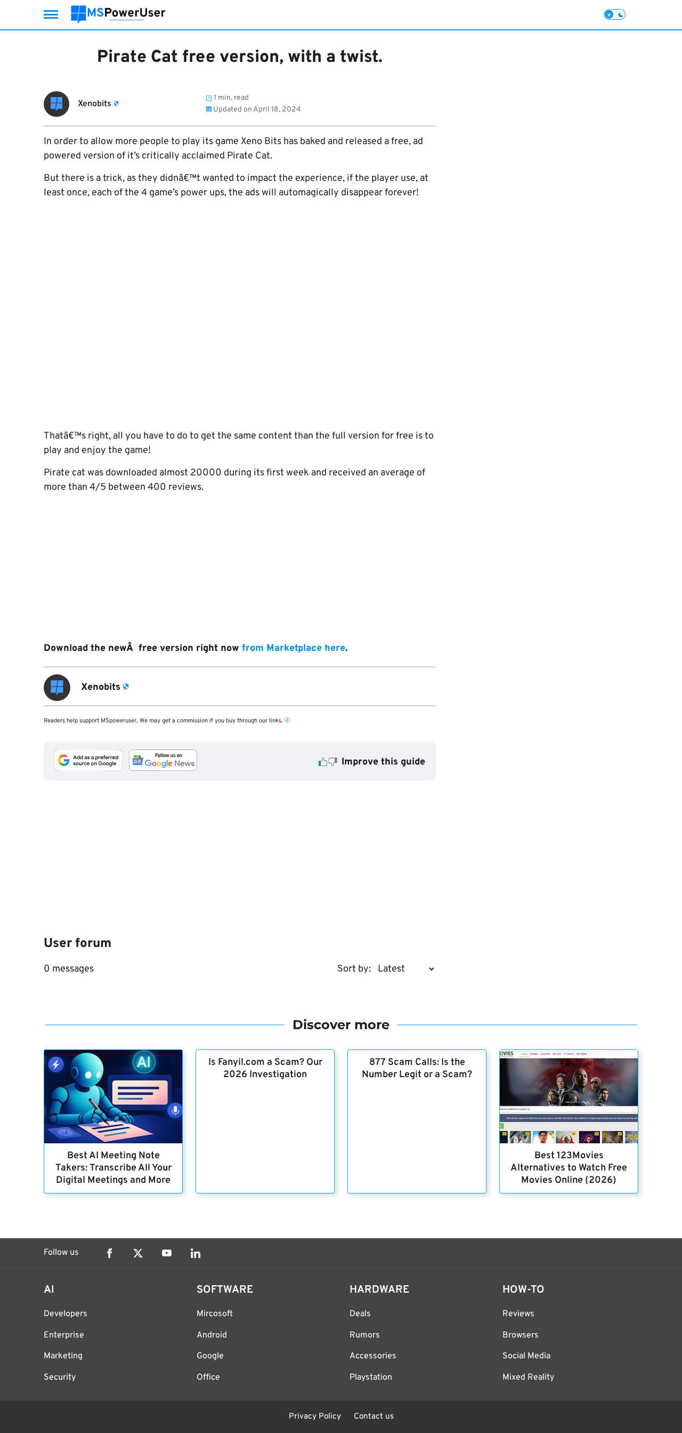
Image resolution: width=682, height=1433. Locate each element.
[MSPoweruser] (118, 14)
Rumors (365, 1335)
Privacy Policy (315, 1417)
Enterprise (64, 1335)
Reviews (518, 1314)
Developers (65, 1314)
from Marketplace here (293, 648)
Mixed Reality (528, 1377)
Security (60, 1377)
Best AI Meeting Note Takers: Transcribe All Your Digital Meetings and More (113, 1168)
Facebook (109, 1253)
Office (208, 1377)
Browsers (520, 1335)
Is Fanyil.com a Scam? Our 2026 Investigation (265, 1068)
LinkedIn (195, 1253)
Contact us (374, 1417)
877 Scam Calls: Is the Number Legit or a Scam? (417, 1068)
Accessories (373, 1356)
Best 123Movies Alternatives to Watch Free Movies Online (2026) (568, 1168)
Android (212, 1335)
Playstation (371, 1377)
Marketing (63, 1356)
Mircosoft (215, 1314)
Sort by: (354, 969)
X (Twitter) (138, 1253)
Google (210, 1356)
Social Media (526, 1356)
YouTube (167, 1253)
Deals (360, 1314)
